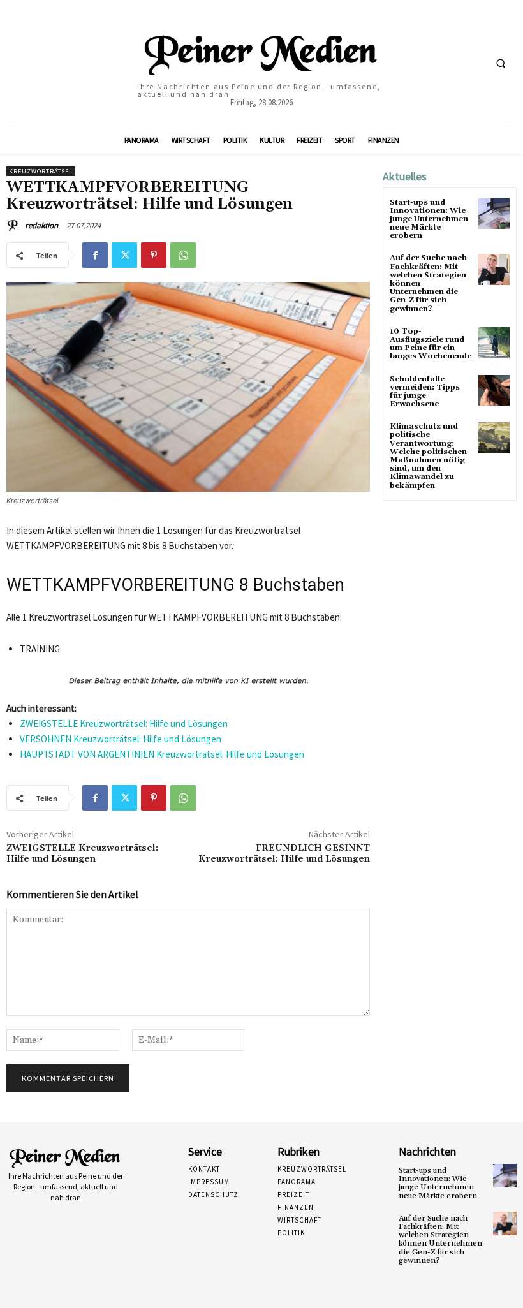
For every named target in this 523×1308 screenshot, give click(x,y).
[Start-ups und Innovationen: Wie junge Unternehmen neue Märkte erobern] (494, 214)
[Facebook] (95, 255)
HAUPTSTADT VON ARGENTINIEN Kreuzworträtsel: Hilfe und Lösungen (162, 754)
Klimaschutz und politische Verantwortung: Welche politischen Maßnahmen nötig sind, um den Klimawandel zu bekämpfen (428, 456)
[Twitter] (124, 255)
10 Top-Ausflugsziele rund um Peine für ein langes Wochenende (430, 344)
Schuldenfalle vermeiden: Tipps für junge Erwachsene (425, 391)
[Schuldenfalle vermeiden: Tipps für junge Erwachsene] (494, 390)
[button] (501, 63)
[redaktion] (14, 225)
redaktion (41, 225)
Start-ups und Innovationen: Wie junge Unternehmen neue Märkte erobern (429, 219)
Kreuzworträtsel (41, 171)
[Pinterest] (153, 255)
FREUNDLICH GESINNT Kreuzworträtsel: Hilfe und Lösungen (284, 853)
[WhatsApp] (183, 255)
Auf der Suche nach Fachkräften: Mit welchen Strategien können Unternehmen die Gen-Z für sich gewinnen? (440, 1239)
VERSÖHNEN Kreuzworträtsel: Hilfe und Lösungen (120, 739)
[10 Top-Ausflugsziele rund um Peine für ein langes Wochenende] (494, 342)
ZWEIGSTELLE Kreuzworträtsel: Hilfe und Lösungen (124, 723)
